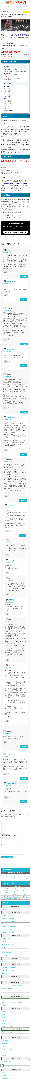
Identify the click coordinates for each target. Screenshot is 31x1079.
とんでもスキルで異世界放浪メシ (10, 926)
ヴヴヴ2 (15, 894)
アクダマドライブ (6, 1011)
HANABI (4, 1055)
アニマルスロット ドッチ (8, 1005)
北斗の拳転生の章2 (6, 1061)
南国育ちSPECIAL (6, 952)
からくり (15, 892)
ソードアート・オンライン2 (9, 970)
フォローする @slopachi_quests (14, 232)
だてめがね (10, 281)
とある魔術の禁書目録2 (8, 918)
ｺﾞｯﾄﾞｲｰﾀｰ (15, 890)
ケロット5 (4, 955)
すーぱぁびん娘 (6, 924)
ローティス (4, 950)
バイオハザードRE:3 (7, 991)
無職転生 (4, 1075)
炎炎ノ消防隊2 (5, 1040)
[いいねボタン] (5, 272)
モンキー (6, 896)
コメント (4, 820)
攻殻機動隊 (4, 1043)
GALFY (4, 979)
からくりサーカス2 (6, 938)
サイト (3, 850)
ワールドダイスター (7, 929)
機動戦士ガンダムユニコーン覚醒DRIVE (12, 1002)
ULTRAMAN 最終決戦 (7, 944)
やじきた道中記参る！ (7, 915)
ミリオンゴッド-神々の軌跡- (9, 1000)
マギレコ (25, 894)
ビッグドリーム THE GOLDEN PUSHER (12, 985)
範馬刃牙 (4, 1046)
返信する (24, 276)
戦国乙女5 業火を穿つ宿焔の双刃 (10, 967)
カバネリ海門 (6, 888)
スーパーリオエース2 (7, 994)
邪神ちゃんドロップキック (8, 921)
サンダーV (4, 1034)
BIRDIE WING (5, 973)
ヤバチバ (4, 947)
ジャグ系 (25, 896)
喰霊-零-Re (4, 909)
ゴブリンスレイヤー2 (7, 1049)
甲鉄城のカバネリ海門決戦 (8, 1032)
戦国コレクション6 (6, 941)
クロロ (8, 250)
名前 (2, 838)
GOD (25, 892)
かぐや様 (6, 892)
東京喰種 (6, 890)
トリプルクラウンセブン (8, 1026)
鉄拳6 (3, 1064)
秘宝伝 (3, 1072)
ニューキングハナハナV (8, 1067)
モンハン (6, 894)
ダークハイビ (5, 961)
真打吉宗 (4, 1014)
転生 (25, 888)
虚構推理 (4, 1020)
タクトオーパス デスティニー (9, 988)
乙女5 (25, 890)
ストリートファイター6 (8, 932)
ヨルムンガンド (6, 1017)
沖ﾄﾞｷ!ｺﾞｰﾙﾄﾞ (15, 896)
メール (3, 844)
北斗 (15, 888)
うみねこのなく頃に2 (7, 1052)
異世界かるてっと (6, 1023)
